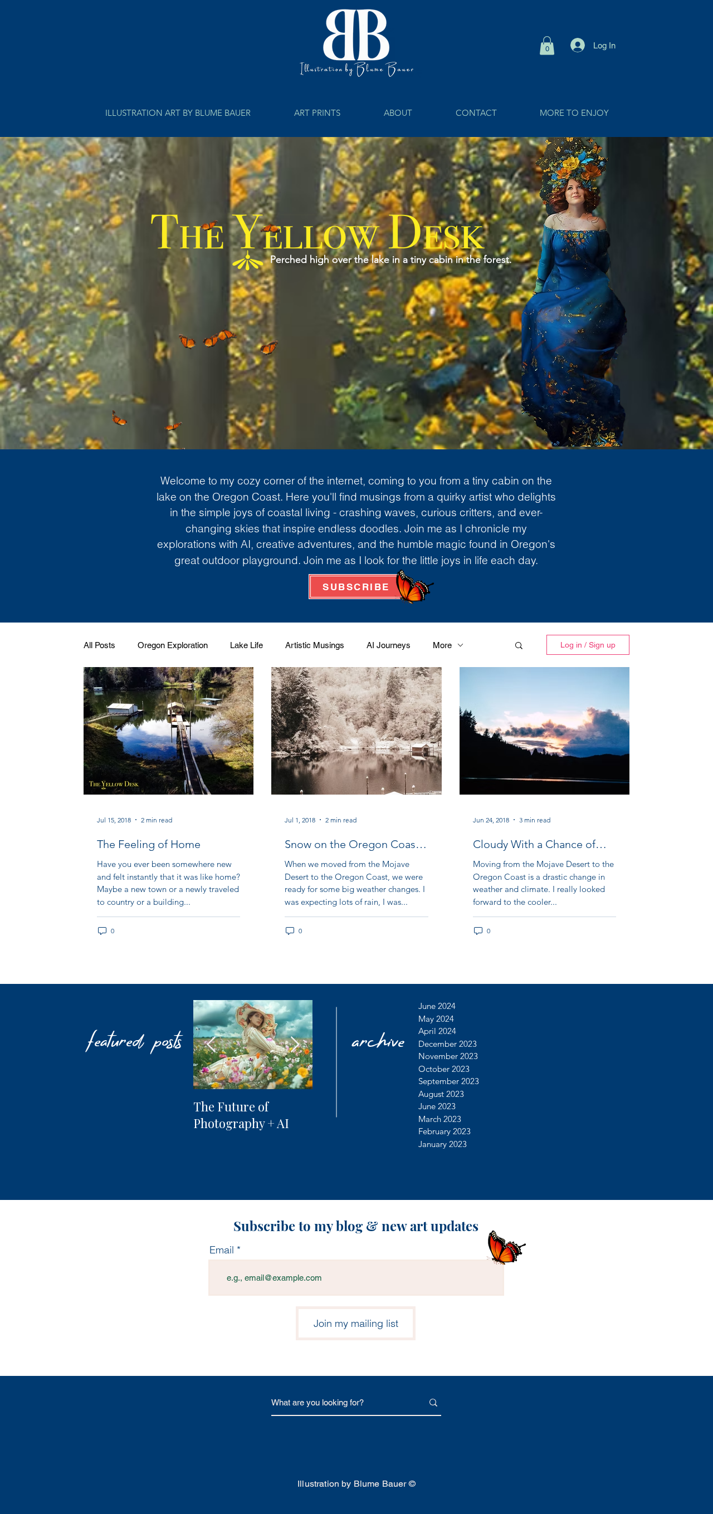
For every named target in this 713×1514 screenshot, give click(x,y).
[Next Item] (295, 1045)
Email (221, 1250)
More (442, 645)
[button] (547, 45)
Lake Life (246, 645)
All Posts (99, 645)
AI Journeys (389, 645)
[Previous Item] (211, 1045)
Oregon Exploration (173, 645)
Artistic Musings (314, 645)
